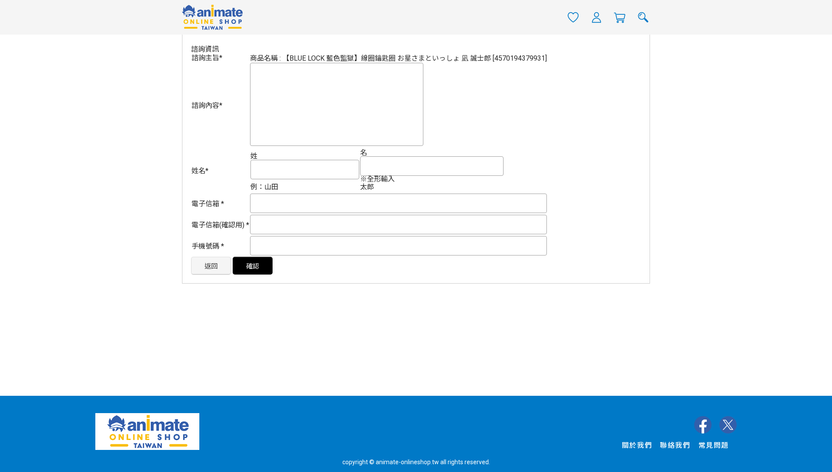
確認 (252, 266)
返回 (211, 266)
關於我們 (637, 445)
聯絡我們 (675, 445)
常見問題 (714, 445)
